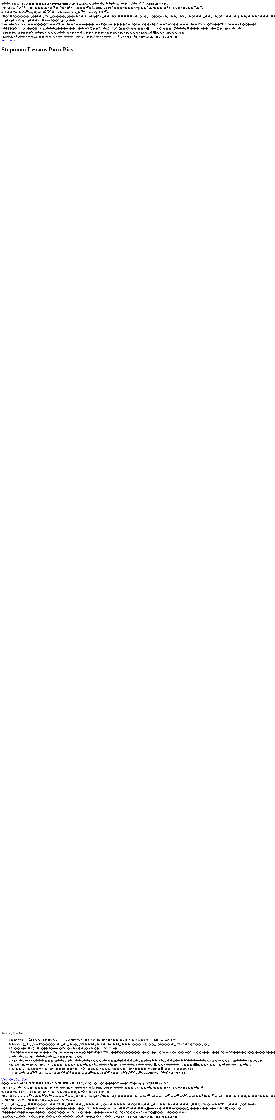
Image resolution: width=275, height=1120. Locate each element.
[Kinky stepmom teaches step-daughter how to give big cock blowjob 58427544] (37, 596)
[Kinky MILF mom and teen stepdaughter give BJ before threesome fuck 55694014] (37, 1009)
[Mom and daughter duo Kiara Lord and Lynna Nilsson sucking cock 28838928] (37, 840)
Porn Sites (7, 40)
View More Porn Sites (14, 1079)
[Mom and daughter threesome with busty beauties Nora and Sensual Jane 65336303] (37, 345)
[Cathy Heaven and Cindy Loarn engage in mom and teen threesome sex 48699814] (37, 924)
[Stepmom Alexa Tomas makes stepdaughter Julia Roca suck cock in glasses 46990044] (37, 139)
